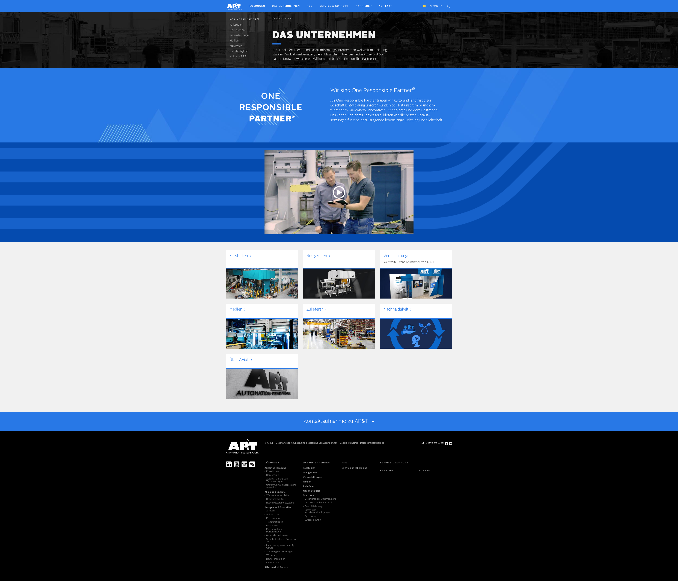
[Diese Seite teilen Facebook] (446, 443)
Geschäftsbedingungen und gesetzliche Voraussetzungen (307, 443)
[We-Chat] (252, 464)
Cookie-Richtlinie (349, 443)
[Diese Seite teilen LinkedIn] (450, 443)
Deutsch (433, 6)
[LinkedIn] (229, 464)
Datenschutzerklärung (372, 443)
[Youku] (244, 464)
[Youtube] (236, 464)
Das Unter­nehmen (282, 18)
